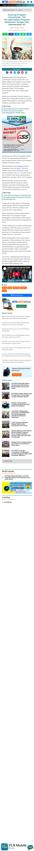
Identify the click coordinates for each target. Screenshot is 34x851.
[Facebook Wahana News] (7, 72)
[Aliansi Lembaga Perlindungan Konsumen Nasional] (17, 487)
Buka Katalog (16, 375)
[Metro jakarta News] (13, 2)
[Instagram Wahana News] (11, 72)
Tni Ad (4, 290)
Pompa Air (23, 287)
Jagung (20, 166)
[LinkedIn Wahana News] (18, 72)
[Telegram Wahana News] (26, 72)
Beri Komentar (18, 295)
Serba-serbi (10, 5)
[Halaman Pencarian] (31, 2)
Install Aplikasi (21, 306)
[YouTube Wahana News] (22, 72)
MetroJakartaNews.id (8, 77)
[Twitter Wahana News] (15, 72)
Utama (4, 5)
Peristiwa (18, 5)
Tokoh (23, 5)
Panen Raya (16, 287)
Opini (28, 5)
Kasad (9, 287)
